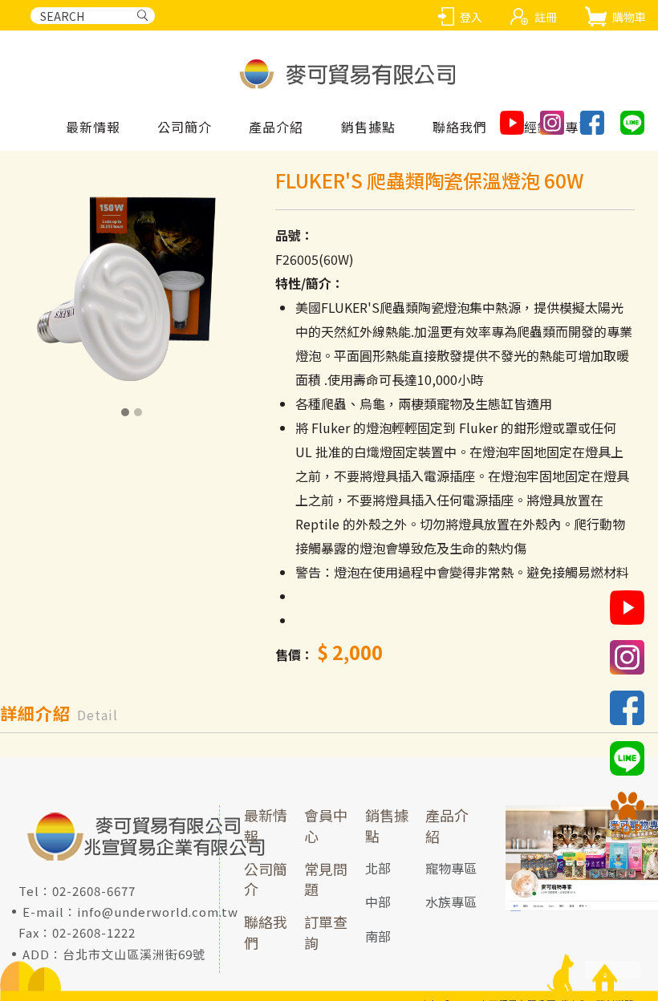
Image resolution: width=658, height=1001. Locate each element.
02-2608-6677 (94, 890)
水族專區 (451, 901)
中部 (378, 901)
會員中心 (325, 825)
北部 (378, 867)
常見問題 (325, 879)
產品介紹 (447, 825)
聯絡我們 (460, 127)
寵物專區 (451, 867)
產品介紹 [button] (276, 127)
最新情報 (93, 127)
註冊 (545, 17)
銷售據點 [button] (368, 127)
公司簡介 (184, 127)
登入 (471, 17)
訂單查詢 (325, 932)
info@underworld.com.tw (157, 911)
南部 (378, 936)
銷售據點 (386, 825)
